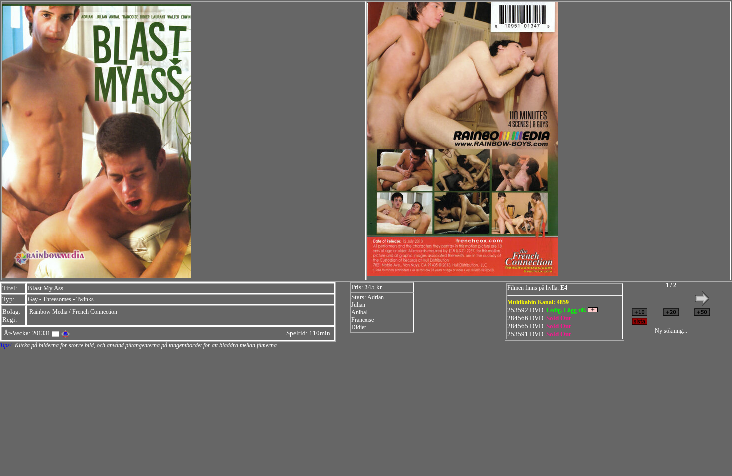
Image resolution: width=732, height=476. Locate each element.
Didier (358, 327)
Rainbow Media (48, 311)
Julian (358, 304)
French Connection (94, 311)
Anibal (359, 312)
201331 (41, 333)
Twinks (85, 299)
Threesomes (57, 299)
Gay (33, 299)
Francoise (362, 319)
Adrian (375, 297)
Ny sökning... (671, 330)
